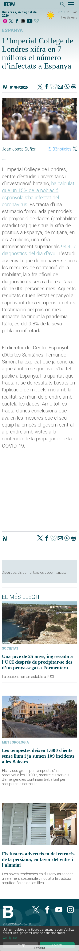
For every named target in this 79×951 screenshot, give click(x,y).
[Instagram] (23, 21)
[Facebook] (17, 21)
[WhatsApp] (67, 87)
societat (10, 648)
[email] (60, 87)
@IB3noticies (59, 149)
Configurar (10, 937)
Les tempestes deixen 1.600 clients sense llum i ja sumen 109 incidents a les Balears (38, 756)
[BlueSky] (37, 21)
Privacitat (39, 947)
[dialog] (39, 938)
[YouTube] (29, 21)
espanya (12, 30)
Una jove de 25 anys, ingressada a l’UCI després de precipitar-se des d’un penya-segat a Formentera (37, 662)
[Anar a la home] (5, 21)
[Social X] (11, 21)
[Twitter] (40, 87)
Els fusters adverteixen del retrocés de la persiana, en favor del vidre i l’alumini (38, 859)
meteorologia (15, 742)
